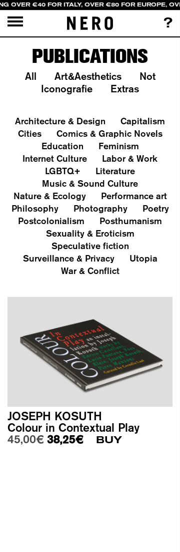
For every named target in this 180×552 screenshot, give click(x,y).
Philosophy (35, 208)
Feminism (118, 146)
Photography (101, 208)
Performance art (134, 196)
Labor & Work (130, 158)
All (30, 76)
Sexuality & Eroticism (90, 233)
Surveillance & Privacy (68, 258)
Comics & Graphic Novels (109, 133)
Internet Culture (54, 158)
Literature (115, 171)
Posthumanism (131, 221)
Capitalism (142, 121)
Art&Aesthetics (88, 76)
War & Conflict (90, 271)
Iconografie (66, 88)
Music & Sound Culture (90, 183)
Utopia (144, 258)
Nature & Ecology (50, 196)
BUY (109, 440)
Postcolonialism (51, 221)
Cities (30, 133)
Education (63, 146)
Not (148, 76)
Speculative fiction (90, 246)
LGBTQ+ (62, 171)
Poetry (155, 208)
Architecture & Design (60, 121)
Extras (124, 88)
